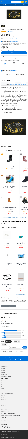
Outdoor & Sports (13, 84)
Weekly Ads (19, 359)
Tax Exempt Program (5, 403)
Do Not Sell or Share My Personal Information (10, 415)
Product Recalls (4, 401)
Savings (16, 4)
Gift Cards (3, 388)
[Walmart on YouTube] (7, 427)
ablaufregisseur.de (14, 41)
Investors (3, 372)
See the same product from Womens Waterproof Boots (15, 217)
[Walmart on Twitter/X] (5, 427)
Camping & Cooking (22, 84)
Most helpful (4, 344)
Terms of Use (4, 407)
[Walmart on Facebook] (2, 427)
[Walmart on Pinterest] (10, 427)
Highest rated (17, 341)
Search (24, 347)
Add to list (8, 74)
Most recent (8, 341)
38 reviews (10, 31)
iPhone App (3, 420)
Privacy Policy (4, 409)
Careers (3, 368)
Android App (4, 422)
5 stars (2, 330)
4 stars (2, 332)
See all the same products (21, 294)
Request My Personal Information (8, 413)
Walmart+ (3, 386)
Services (11, 4)
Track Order (10, 359)
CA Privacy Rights (5, 411)
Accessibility (4, 399)
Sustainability (4, 374)
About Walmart (4, 366)
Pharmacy (3, 395)
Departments (5, 4)
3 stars (2, 333)
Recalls (2, 397)
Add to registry (21, 74)
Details (11, 71)
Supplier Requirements (6, 376)
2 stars (2, 335)
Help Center (22, 358)
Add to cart (14, 53)
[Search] (22, 2)
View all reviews (5, 326)
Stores (2, 382)
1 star (3, 337)
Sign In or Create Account (10, 358)
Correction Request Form (8, 306)
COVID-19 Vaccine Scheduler (7, 393)
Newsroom (3, 370)
